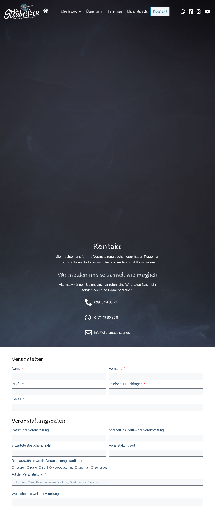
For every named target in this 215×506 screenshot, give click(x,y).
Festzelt (20, 467)
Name (17, 369)
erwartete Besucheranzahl (31, 446)
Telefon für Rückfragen (126, 385)
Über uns (94, 11)
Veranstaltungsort (122, 446)
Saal (45, 467)
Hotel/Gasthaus (62, 467)
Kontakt (160, 11)
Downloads (137, 11)
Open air (84, 467)
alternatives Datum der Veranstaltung (136, 431)
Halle (33, 467)
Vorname (116, 369)
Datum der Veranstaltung (30, 431)
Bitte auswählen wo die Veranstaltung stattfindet (47, 461)
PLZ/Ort (18, 385)
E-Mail (17, 400)
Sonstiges (101, 467)
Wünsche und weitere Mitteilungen (37, 494)
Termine (114, 11)
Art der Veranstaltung (28, 475)
